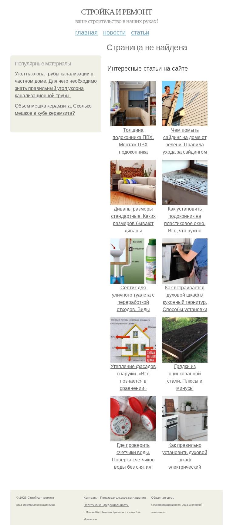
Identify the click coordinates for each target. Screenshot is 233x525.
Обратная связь (162, 497)
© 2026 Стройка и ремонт (35, 497)
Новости (114, 32)
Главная (86, 32)
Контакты (90, 497)
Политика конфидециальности (106, 505)
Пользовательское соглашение (123, 497)
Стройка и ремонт (116, 11)
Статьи (140, 32)
